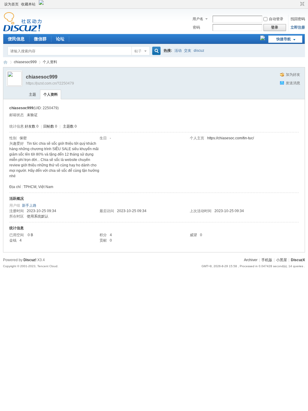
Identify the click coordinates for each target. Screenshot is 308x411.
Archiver (250, 260)
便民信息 (16, 38)
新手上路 (29, 205)
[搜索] (155, 51)
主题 (32, 94)
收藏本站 (28, 4)
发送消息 (293, 83)
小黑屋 (281, 260)
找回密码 (298, 19)
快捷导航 (283, 39)
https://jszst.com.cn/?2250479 (50, 83)
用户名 (197, 19)
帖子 (138, 51)
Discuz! (29, 260)
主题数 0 (70, 126)
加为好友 (293, 75)
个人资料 (50, 94)
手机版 (266, 260)
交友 (187, 50)
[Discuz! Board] (22, 30)
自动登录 (276, 19)
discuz (199, 50)
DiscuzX (298, 260)
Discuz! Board (5, 62)
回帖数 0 (50, 126)
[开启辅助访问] (296, 4)
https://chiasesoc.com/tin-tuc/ (230, 138)
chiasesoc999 (25, 62)
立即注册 (298, 27)
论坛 (60, 38)
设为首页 (11, 4)
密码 (196, 27)
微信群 (40, 38)
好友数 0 (31, 126)
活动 (178, 50)
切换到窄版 (301, 4)
